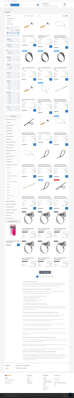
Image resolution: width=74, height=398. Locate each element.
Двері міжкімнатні (9, 218)
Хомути (8, 170)
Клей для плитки (29, 383)
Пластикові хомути (10, 23)
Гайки (8, 192)
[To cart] (18, 245)
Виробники (45, 389)
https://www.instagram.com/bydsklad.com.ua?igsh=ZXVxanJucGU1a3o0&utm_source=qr (55, 385)
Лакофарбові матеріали (11, 150)
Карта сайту (45, 388)
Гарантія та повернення (47, 380)
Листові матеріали (10, 136)
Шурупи (8, 187)
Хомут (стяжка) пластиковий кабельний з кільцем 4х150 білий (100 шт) (45, 101)
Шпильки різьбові (10, 195)
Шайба (8, 198)
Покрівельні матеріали (10, 142)
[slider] (7, 33)
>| (52, 276)
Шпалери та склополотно (11, 209)
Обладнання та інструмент (11, 164)
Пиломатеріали (9, 133)
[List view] (64, 16)
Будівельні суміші (9, 125)
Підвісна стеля (9, 139)
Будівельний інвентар (10, 201)
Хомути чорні (9, 20)
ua (8, 1)
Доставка (45, 377)
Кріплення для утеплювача (12, 181)
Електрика (8, 153)
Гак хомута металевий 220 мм (28, 35)
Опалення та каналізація (11, 204)
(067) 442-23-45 (46, 3)
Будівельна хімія (9, 130)
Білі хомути (9, 21)
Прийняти (65, 395)
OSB (27, 378)
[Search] (22, 5)
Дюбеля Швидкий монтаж (12, 175)
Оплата (44, 378)
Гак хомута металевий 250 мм (44, 132)
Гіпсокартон (29, 377)
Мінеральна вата (30, 382)
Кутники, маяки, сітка (10, 156)
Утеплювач (8, 122)
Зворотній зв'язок (46, 387)
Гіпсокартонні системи (10, 119)
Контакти (44, 379)
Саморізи (8, 173)
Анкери (8, 178)
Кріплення (8, 9)
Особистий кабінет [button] (13, 1)
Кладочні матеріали (10, 144)
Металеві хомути (10, 24)
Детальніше (18, 396)
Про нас (44, 383)
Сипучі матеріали (9, 147)
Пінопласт (28, 379)
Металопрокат (9, 161)
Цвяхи (8, 184)
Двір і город (8, 215)
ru (6, 1)
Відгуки (44, 384)
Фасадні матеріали (10, 212)
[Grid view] (67, 16)
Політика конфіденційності (47, 382)
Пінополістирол (29, 380)
